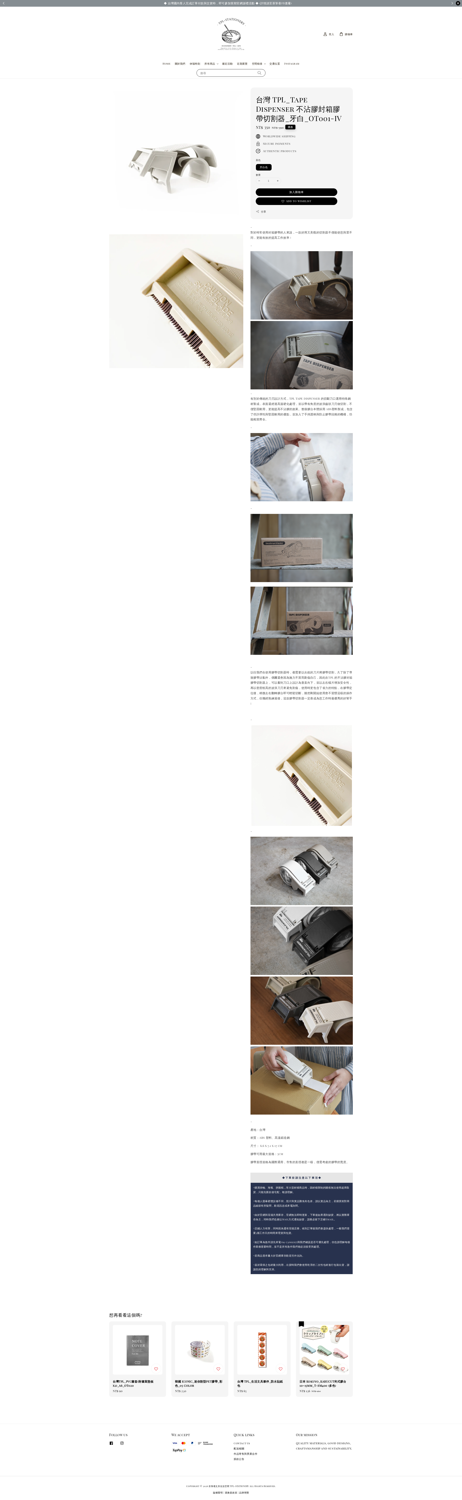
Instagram (291, 63)
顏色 (258, 159)
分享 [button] (263, 211)
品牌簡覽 (244, 1492)
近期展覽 (242, 63)
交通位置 (274, 63)
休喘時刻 (195, 63)
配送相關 (239, 1448)
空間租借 (257, 63)
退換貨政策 (231, 1492)
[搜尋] (259, 72)
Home (166, 63)
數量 (258, 174)
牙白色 (264, 167)
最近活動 (227, 63)
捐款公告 (239, 1459)
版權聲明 (218, 1492)
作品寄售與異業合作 (245, 1453)
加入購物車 (296, 192)
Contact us (242, 1443)
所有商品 (209, 63)
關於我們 (180, 63)
